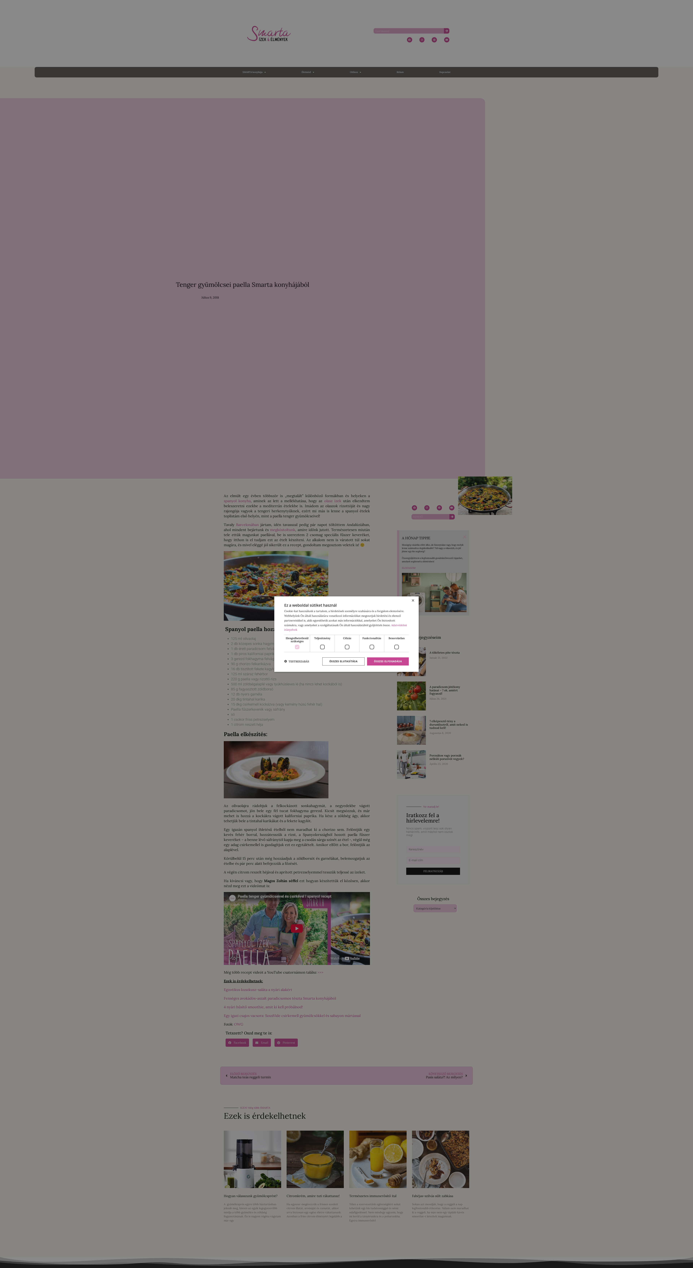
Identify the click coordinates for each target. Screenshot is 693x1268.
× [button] (412, 600)
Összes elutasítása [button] (343, 661)
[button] (296, 661)
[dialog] (346, 634)
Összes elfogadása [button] (388, 661)
